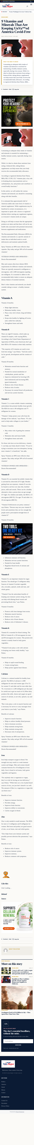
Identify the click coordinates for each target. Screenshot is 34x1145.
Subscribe (18, 1045)
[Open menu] (31, 6)
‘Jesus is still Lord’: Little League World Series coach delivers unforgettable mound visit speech (22, 972)
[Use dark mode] (31, 1)
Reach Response (20, 1111)
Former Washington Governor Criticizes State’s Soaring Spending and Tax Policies (21, 11)
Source (3, 898)
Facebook (5, 89)
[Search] (27, 6)
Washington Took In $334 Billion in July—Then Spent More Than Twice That (15, 1013)
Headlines (4, 17)
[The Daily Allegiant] (7, 6)
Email (10, 89)
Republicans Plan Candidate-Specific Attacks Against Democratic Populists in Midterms (21, 981)
